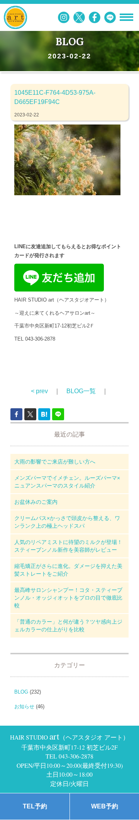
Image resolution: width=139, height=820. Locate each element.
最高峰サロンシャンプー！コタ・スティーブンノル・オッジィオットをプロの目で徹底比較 (68, 598)
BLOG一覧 (81, 391)
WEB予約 (104, 806)
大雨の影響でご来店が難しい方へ (54, 462)
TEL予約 (35, 806)
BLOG (21, 692)
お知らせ (24, 706)
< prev (39, 391)
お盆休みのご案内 (36, 502)
